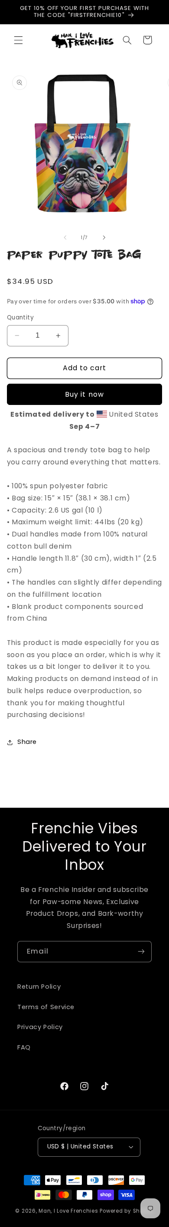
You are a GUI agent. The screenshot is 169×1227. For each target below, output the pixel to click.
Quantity (20, 317)
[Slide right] (104, 237)
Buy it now (84, 394)
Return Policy (39, 986)
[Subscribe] (141, 951)
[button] (18, 40)
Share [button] (27, 741)
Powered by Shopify (126, 1210)
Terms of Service (46, 1007)
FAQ (24, 1047)
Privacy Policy (40, 1027)
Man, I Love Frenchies (68, 1210)
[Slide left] (65, 237)
